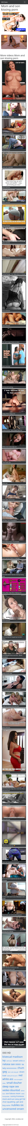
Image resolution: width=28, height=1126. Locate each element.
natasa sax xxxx (11, 1064)
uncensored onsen (13, 1108)
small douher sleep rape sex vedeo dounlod (12, 1086)
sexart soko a (18, 1060)
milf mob (9, 1061)
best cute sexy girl (13, 1072)
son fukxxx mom (13, 1093)
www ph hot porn (12, 1076)
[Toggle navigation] (25, 2)
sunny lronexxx (17, 1096)
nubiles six (17, 1105)
